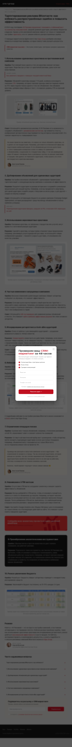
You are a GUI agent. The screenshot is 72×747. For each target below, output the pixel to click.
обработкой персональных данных (35, 386)
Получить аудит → (36, 392)
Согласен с (32, 386)
